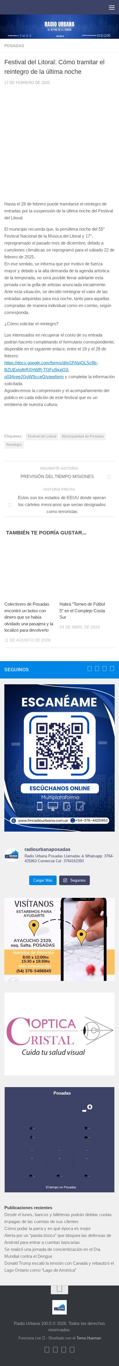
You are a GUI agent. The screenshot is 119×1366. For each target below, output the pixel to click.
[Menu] (112, 7)
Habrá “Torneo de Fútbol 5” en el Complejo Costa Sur (82, 610)
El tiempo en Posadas (61, 1187)
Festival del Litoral (42, 436)
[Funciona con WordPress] (43, 1338)
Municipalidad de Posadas (83, 436)
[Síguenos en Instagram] (112, 668)
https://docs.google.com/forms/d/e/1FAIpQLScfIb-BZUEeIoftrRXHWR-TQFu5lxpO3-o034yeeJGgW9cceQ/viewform (51, 369)
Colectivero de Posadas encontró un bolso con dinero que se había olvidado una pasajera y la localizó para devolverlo (28, 617)
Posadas (14, 45)
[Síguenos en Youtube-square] (104, 668)
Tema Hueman (89, 1338)
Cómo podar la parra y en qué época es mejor (47, 1228)
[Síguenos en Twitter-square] (97, 668)
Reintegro (14, 445)
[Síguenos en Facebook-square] (89, 668)
